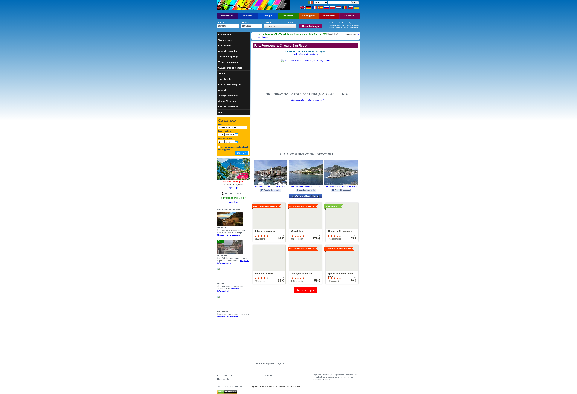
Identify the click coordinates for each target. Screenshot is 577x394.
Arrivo (221, 22)
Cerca (242, 153)
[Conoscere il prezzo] (248, 219)
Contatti (268, 376)
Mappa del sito (223, 379)
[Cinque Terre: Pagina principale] (235, 5)
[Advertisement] (305, 125)
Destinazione (223, 125)
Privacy (268, 379)
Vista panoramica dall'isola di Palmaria (341, 186)
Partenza (245, 22)
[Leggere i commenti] (245, 219)
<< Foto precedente (295, 100)
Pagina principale (224, 376)
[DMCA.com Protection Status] (227, 391)
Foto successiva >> (315, 100)
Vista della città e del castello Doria (270, 186)
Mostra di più (305, 290)
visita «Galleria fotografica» (306, 54)
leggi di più (233, 202)
